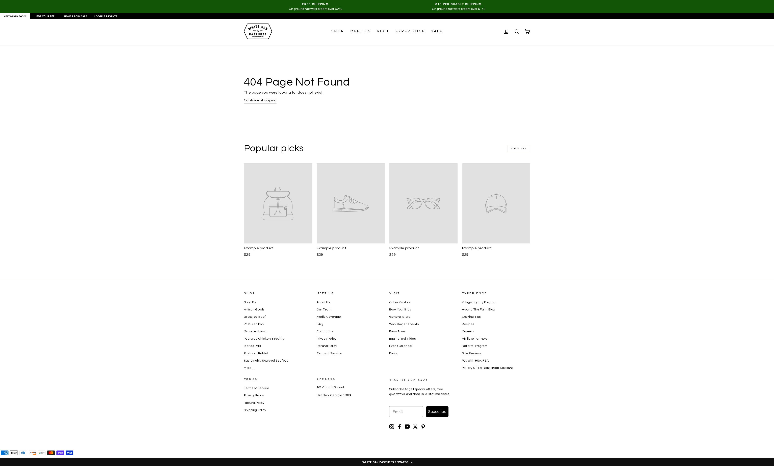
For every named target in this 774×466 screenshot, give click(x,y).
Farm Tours (397, 331)
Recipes (468, 324)
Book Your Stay (400, 309)
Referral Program (474, 345)
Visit (383, 31)
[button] (387, 462)
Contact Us (325, 331)
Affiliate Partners (475, 338)
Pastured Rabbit (256, 353)
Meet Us (360, 31)
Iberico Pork (252, 345)
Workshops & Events (404, 324)
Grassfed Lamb (255, 331)
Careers (468, 331)
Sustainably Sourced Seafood (266, 360)
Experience (410, 31)
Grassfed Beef (255, 316)
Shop (337, 31)
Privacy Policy (327, 338)
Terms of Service (329, 353)
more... (249, 367)
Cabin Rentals (399, 302)
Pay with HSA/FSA (475, 360)
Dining (394, 353)
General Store (400, 316)
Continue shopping (260, 100)
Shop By (250, 302)
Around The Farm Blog (478, 309)
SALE (437, 31)
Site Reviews (471, 353)
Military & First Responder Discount (487, 367)
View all (519, 148)
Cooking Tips (471, 316)
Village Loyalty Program (479, 302)
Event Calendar (400, 345)
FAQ (320, 324)
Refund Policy (327, 345)
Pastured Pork (254, 324)
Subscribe (437, 412)
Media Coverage (329, 316)
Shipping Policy (255, 410)
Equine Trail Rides (402, 338)
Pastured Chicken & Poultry (264, 338)
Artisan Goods (254, 309)
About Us (323, 302)
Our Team (324, 309)
